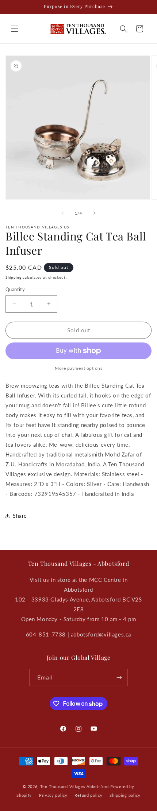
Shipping (13, 277)
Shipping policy (125, 795)
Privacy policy (53, 795)
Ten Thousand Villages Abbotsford (74, 786)
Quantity (15, 289)
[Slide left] (62, 213)
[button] (15, 29)
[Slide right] (95, 213)
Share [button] (20, 516)
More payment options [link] (78, 368)
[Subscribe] (119, 677)
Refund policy (88, 795)
